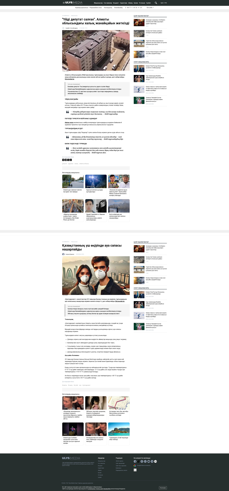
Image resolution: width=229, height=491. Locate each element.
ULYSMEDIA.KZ (65, 15)
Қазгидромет (86, 385)
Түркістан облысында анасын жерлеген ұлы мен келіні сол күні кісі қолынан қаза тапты (156, 42)
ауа (80, 385)
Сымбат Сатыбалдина (72, 28)
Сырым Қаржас (70, 254)
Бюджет (116, 3)
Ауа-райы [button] (150, 7)
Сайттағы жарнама (121, 465)
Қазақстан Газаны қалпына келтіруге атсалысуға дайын (154, 31)
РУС (166, 3)
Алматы (64, 385)
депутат (64, 163)
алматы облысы (84, 163)
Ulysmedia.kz (69, 79)
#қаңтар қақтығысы (81, 7)
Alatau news (69, 122)
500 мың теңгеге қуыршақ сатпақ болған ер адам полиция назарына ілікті (93, 313)
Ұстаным (142, 3)
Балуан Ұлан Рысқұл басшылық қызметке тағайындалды (155, 67)
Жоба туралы (119, 461)
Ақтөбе (76, 385)
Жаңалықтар (98, 3)
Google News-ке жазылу (143, 465)
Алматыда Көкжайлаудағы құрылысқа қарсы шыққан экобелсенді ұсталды (94, 89)
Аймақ (130, 3)
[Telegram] (66, 160)
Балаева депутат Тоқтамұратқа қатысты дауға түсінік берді (89, 86)
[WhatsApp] (71, 160)
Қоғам (136, 3)
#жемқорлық (108, 7)
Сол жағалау (108, 3)
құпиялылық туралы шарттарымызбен (99, 488)
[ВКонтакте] (63, 160)
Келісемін (163, 488)
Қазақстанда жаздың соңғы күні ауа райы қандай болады (155, 52)
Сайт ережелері (120, 463)
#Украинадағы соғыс (95, 7)
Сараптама (123, 3)
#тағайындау (118, 7)
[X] (68, 160)
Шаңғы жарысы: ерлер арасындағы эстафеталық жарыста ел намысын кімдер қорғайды (156, 88)
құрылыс (70, 163)
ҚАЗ (162, 3)
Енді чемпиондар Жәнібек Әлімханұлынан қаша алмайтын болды (155, 77)
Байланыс (118, 468)
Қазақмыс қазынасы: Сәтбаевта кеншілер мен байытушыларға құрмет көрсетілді (155, 21)
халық (76, 163)
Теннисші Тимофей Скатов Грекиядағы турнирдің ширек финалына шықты (154, 99)
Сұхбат (148, 3)
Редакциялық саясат (121, 470)
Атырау (70, 385)
